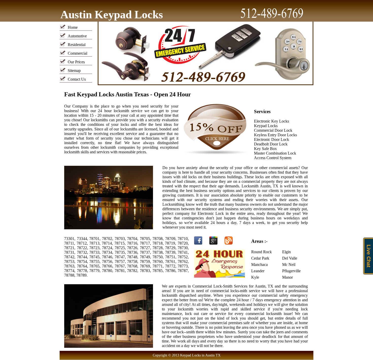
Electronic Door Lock (271, 139)
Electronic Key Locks (271, 121)
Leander (257, 271)
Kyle (255, 277)
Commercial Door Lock (273, 130)
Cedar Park (260, 258)
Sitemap (74, 70)
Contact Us (77, 79)
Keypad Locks (266, 126)
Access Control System (272, 158)
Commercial (77, 53)
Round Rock (261, 252)
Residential (77, 44)
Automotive (77, 36)
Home (73, 27)
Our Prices (76, 62)
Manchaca (259, 264)
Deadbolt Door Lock (270, 144)
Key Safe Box (265, 148)
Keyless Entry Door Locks (275, 135)
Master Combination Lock (275, 153)
